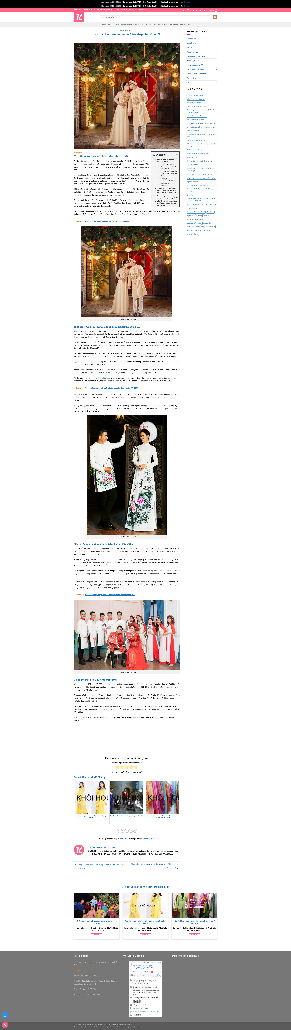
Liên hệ (187, 24)
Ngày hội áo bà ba (193, 182)
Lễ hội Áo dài (191, 174)
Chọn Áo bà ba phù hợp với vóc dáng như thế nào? (201, 136)
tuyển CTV (190, 216)
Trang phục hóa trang (195, 69)
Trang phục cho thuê (143, 24)
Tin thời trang (160, 24)
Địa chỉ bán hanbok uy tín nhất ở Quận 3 (199, 230)
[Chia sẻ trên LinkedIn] (135, 831)
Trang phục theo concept (196, 74)
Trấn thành (210, 212)
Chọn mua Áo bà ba (193, 131)
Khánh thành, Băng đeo (196, 56)
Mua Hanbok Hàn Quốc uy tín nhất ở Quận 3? (170, 921)
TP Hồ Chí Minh (192, 208)
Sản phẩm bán (126, 24)
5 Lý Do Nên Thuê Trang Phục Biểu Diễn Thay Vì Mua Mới (122, 922)
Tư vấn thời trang (127, 31)
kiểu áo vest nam (192, 165)
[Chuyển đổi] (216, 38)
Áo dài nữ (190, 47)
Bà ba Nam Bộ (192, 52)
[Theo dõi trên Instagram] (183, 10)
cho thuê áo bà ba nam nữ (195, 120)
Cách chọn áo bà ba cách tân (196, 140)
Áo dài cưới (191, 39)
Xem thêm (121, 935)
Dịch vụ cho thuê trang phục (196, 150)
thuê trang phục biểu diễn (195, 204)
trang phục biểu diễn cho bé (196, 212)
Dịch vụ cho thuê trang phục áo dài (198, 153)
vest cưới (199, 216)
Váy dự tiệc (191, 78)
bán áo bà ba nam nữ (194, 103)
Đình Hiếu (190, 227)
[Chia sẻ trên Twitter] (123, 831)
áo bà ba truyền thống (194, 223)
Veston (189, 83)
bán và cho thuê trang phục (195, 99)
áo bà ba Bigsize (192, 219)
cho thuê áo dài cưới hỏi (146, 839)
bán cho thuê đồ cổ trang (195, 95)
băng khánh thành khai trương (196, 106)
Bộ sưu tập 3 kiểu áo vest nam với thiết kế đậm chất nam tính (200, 111)
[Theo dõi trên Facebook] (181, 10)
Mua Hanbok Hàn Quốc (205, 174)
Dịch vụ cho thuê (176, 24)
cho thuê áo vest (210, 127)
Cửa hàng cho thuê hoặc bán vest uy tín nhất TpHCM (201, 145)
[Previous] (73, 918)
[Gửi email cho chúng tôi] (188, 10)
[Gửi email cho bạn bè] (127, 831)
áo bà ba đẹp (207, 223)
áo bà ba (206, 216)
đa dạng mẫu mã (192, 234)
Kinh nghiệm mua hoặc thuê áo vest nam (200, 161)
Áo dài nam (191, 43)
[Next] (217, 918)
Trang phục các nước (195, 65)
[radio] (117, 767)
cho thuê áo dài (210, 123)
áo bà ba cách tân (205, 219)
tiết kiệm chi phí (211, 204)
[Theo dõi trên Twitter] (185, 10)
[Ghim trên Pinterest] (131, 831)
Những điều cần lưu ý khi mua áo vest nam (200, 185)
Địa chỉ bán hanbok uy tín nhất (205, 227)
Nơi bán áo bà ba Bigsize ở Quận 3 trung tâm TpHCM (201, 190)
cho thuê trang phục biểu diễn (196, 116)
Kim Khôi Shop (100, 378)
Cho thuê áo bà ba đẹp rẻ (195, 123)
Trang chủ (105, 24)
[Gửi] (215, 17)
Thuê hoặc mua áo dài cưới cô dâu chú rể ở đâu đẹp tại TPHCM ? (201, 200)
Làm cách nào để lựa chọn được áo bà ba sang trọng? (200, 169)
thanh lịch (190, 195)
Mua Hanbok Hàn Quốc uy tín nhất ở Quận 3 (201, 178)
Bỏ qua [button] (187, 2)
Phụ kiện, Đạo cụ (193, 61)
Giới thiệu (115, 24)
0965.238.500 (82, 970)
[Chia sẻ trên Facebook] (118, 831)
